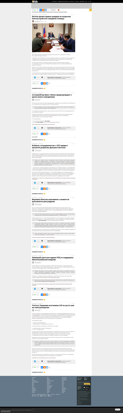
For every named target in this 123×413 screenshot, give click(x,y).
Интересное (72, 1)
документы (61, 213)
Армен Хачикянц (37, 310)
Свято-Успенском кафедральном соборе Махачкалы (45, 281)
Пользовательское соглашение (82, 395)
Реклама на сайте (80, 401)
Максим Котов (37, 21)
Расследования (64, 379)
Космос (48, 378)
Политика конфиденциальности (82, 398)
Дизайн (33, 385)
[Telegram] (45, 10)
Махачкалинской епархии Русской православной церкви (48, 277)
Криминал (48, 379)
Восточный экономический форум (67, 178)
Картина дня (54, 1)
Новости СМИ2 (34, 136)
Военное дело (34, 380)
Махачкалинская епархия (63, 284)
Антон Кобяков (38, 157)
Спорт (63, 384)
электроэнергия (41, 357)
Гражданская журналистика (63, 1)
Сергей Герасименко (38, 204)
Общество (44, 14)
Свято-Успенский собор (39, 284)
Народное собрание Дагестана (51, 284)
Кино (47, 377)
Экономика (63, 391)
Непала (52, 106)
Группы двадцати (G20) (63, 313)
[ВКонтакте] (40, 10)
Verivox (55, 314)
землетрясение (43, 124)
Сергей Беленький (38, 150)
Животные (33, 387)
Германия (46, 313)
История (33, 392)
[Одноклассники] (43, 10)
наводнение (37, 124)
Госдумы (70, 210)
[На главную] (35, 1)
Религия (63, 380)
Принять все (118, 409)
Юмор (63, 392)
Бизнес (33, 379)
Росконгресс (45, 167)
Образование (49, 387)
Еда (32, 386)
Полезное (77, 1)
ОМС (70, 213)
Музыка (48, 384)
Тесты (63, 386)
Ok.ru (86, 378)
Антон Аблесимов (38, 262)
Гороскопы (33, 377)
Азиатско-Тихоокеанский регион (46, 178)
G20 (37, 357)
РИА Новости (59, 210)
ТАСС (42, 175)
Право (48, 392)
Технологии (63, 387)
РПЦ (33, 284)
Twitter (80, 379)
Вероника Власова (42, 211)
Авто (32, 378)
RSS (86, 379)
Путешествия (64, 378)
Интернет (33, 391)
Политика (48, 391)
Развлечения (81, 1)
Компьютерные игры (50, 380)
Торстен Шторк (52, 357)
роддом (62, 226)
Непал (33, 124)
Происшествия (64, 377)
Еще (86, 1)
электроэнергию (36, 314)
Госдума (34, 237)
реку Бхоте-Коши (53, 115)
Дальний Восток (35, 178)
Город (40, 14)
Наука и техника (49, 385)
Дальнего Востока (39, 154)
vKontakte (80, 378)
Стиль (63, 385)
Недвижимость (49, 386)
